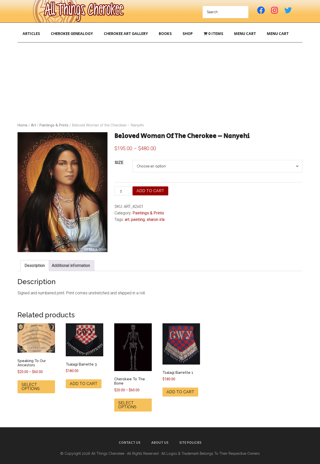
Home (23, 125)
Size (119, 162)
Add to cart (150, 190)
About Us (159, 442)
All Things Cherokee (80, 11)
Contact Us (129, 442)
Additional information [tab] (71, 265)
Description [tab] (34, 265)
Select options (31, 386)
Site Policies (190, 442)
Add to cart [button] (84, 383)
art (127, 219)
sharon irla (155, 219)
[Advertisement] (160, 82)
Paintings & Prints (54, 125)
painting (138, 219)
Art (33, 125)
